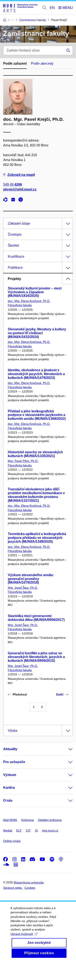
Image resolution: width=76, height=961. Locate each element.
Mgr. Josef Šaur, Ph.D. (23, 587)
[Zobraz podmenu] (66, 749)
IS (36, 830)
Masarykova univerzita (29, 882)
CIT (28, 830)
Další (59, 694)
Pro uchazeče (14, 762)
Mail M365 (10, 820)
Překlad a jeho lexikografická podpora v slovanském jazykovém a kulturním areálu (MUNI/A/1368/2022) (37, 415)
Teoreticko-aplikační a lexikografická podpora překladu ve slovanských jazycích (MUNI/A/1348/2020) (37, 537)
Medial (7, 830)
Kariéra (9, 787)
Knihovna (27, 820)
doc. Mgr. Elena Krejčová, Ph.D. (29, 301)
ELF (19, 830)
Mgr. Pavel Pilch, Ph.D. (23, 461)
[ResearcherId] (6, 200)
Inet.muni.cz (50, 830)
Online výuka (11, 841)
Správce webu (12, 887)
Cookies (29, 887)
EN (52, 8)
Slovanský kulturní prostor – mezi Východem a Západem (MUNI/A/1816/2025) (34, 292)
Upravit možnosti (22, 934)
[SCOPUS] (14, 200)
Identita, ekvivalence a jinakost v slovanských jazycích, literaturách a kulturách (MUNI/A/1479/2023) (36, 374)
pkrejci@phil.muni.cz (20, 189)
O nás (7, 800)
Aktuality (10, 749)
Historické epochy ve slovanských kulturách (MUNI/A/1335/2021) (35, 454)
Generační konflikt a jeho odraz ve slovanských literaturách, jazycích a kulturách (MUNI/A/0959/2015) (36, 657)
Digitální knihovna (50, 820)
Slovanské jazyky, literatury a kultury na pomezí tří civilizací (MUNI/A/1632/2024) (37, 333)
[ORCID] (21, 200)
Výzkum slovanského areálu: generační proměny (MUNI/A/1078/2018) (31, 578)
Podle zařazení (15, 63)
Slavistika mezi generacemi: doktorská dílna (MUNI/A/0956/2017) (36, 618)
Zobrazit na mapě (21, 175)
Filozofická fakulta (20, 305)
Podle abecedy (42, 63)
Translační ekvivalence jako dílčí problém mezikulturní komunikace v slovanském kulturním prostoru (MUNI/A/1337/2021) (36, 494)
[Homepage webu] (20, 8)
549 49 (12, 184)
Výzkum (9, 775)
